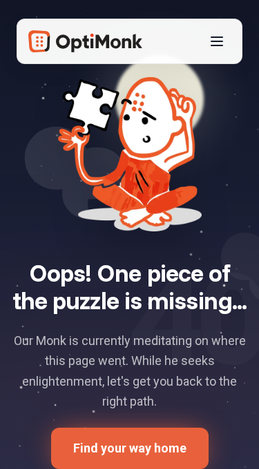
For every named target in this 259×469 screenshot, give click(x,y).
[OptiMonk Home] (85, 41)
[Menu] (217, 41)
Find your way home (129, 448)
